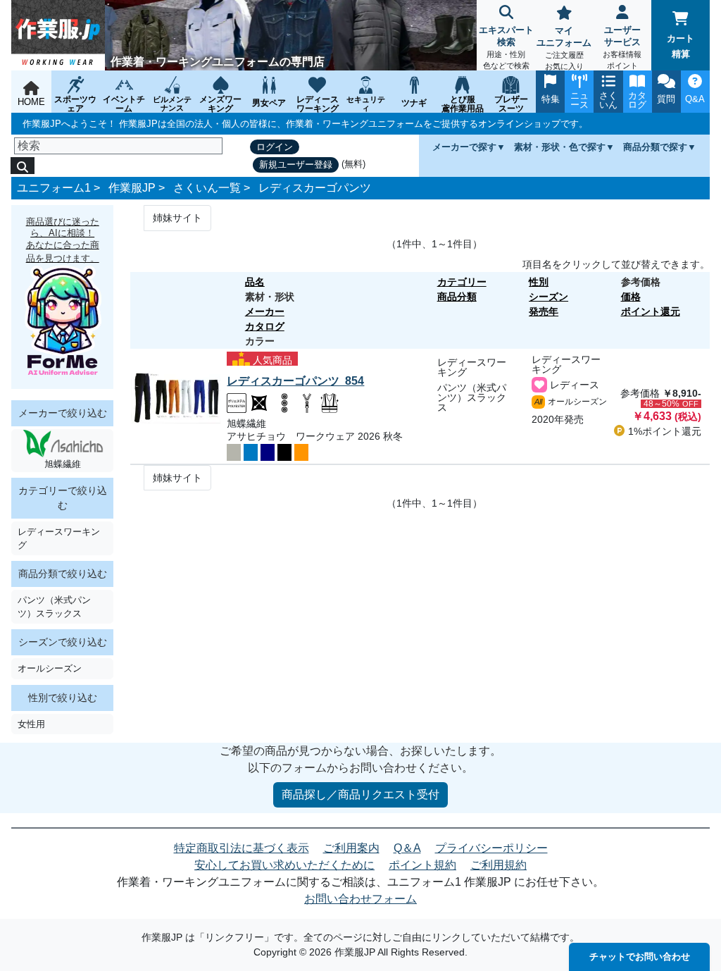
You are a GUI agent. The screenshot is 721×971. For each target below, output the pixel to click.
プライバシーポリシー (491, 848)
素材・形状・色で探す (560, 147)
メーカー (264, 311)
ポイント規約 (422, 865)
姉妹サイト (177, 217)
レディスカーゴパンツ (314, 188)
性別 (538, 281)
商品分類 (457, 296)
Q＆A (407, 848)
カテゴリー (462, 281)
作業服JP (132, 188)
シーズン (548, 296)
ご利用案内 (351, 848)
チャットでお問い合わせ (639, 956)
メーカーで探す (464, 147)
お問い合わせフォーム (360, 899)
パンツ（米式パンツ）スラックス (54, 607)
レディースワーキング (59, 538)
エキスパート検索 (506, 47)
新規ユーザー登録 (295, 164)
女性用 (31, 724)
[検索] (23, 165)
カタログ (264, 326)
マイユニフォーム (564, 47)
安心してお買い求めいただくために (284, 865)
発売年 (543, 311)
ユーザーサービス (622, 47)
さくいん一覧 (207, 188)
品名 (255, 281)
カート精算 (680, 46)
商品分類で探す (655, 147)
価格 (631, 296)
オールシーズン (50, 668)
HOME (31, 102)
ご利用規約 (498, 865)
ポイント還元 (650, 311)
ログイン (274, 147)
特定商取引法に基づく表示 (241, 848)
